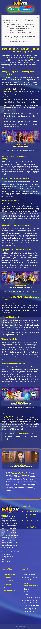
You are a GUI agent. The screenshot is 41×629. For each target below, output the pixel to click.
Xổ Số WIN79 (7, 587)
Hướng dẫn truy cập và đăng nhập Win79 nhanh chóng (21, 24)
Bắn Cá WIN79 (8, 581)
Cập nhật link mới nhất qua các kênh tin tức (21, 34)
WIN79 (3, 516)
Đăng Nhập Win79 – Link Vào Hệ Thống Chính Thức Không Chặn (19, 21)
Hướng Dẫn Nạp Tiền (31, 520)
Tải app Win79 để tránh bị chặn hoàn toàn (20, 32)
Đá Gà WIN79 (7, 584)
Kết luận (9, 43)
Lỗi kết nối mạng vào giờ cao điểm (18, 41)
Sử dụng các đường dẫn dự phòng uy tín (20, 28)
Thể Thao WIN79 (9, 591)
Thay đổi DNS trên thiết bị (16, 30)
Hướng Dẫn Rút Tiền (31, 524)
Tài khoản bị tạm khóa (15, 39)
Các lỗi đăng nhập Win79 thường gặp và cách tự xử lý (21, 36)
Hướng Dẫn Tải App (30, 527)
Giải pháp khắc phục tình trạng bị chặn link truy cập (20, 26)
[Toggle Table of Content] (35, 17)
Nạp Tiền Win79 (24, 433)
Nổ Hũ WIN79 (7, 577)
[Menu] (2, 3)
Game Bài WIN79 (9, 574)
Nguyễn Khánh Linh (19, 473)
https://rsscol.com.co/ (11, 91)
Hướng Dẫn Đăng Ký (31, 511)
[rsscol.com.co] (20, 3)
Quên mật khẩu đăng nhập (16, 38)
